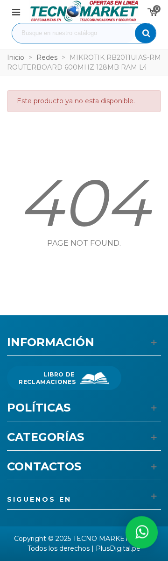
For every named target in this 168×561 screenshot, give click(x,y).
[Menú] (16, 11)
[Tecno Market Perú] (84, 11)
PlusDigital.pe (118, 548)
